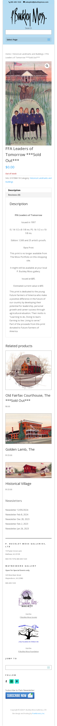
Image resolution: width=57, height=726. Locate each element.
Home (8, 54)
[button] (47, 65)
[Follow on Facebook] (6, 681)
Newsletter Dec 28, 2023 (17, 519)
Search (28, 28)
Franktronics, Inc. (38, 713)
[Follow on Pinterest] (17, 681)
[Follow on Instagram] (11, 681)
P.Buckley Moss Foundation (28, 651)
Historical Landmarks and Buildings (28, 54)
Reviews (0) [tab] (14, 194)
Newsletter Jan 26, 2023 (17, 528)
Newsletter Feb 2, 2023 (16, 523)
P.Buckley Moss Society (28, 617)
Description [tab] (14, 190)
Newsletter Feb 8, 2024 (16, 514)
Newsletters (13, 501)
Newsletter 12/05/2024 (16, 509)
